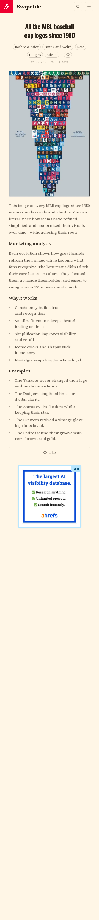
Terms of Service (34, 523)
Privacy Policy (66, 523)
